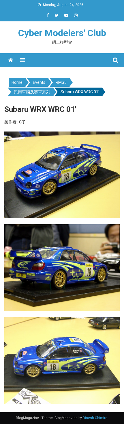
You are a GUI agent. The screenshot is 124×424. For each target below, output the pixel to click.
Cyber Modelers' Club (62, 32)
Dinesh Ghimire (95, 418)
